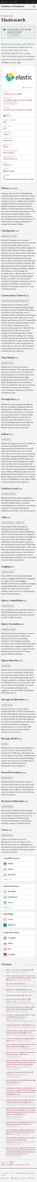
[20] (20, 739)
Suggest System (19, 1178)
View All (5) (7, 879)
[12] (18, 399)
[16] (12, 567)
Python (12, 153)
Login (34, 2)
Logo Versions (28, 87)
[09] (17, 231)
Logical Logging (8, 572)
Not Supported (7, 778)
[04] (32, 179)
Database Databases (12, 6)
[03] (30, 110)
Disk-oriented (7, 705)
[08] (15, 188)
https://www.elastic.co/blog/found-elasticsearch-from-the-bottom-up (20, 1053)
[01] (20, 94)
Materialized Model (9, 629)
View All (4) (7, 907)
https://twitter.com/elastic (14, 995)
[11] (16, 358)
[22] (26, 801)
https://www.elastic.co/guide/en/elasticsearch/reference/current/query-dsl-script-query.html (20, 1131)
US (6, 122)
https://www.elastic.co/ (10, 94)
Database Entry (7, 16)
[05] (12, 171)
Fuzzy (14, 236)
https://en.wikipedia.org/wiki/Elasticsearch (16, 179)
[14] (20, 489)
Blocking (6, 236)
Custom (5, 744)
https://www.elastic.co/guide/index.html (15, 110)
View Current (13, 35)
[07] (12, 188)
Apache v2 (8, 165)
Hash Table (6, 439)
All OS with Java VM (11, 159)
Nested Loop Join (8, 522)
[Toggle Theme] (27, 2)
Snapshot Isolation (9, 494)
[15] (9, 517)
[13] (11, 434)
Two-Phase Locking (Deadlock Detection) (15, 301)
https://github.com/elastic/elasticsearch (15, 100)
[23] (10, 830)
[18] (22, 624)
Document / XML (7, 363)
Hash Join (21, 522)
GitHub (32, 1178)
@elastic (7, 171)
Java (6, 146)
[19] (21, 661)
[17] (25, 601)
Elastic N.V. (8, 116)
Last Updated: (16, 1165)
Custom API (6, 666)
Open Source (9, 140)
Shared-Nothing (7, 806)
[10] (27, 296)
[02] (30, 100)
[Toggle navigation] (34, 6)
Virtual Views (7, 835)
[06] (19, 63)
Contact (6, 1178)
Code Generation (8, 606)
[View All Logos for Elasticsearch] (18, 77)
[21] (24, 773)
